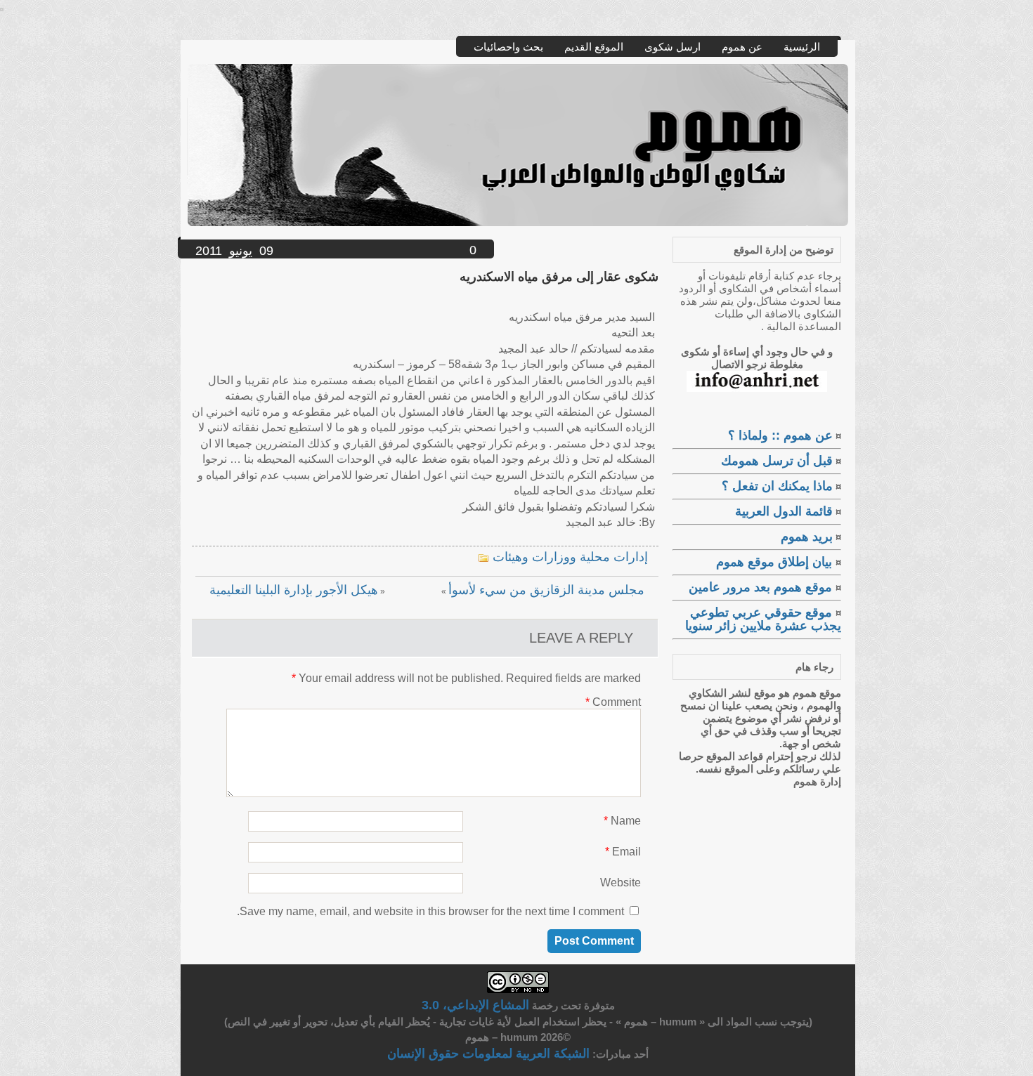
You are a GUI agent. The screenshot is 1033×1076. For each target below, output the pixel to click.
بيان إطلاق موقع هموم (776, 562)
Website (620, 882)
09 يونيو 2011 (234, 251)
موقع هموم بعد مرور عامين (762, 587)
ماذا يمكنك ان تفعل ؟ (777, 486)
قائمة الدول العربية (784, 511)
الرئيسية (802, 47)
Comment (613, 702)
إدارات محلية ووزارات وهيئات (570, 557)
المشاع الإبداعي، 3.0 (475, 1005)
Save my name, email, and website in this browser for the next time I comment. (430, 911)
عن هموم (742, 47)
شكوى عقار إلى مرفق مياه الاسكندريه (559, 277)
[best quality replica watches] (2, 7)
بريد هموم (807, 537)
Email (623, 852)
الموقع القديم (593, 47)
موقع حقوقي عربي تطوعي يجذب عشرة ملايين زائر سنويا (763, 619)
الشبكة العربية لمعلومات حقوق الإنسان (488, 1054)
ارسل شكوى (672, 47)
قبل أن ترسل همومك (777, 461)
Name (622, 821)
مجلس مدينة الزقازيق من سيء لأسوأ (546, 590)
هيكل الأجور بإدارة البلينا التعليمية (293, 590)
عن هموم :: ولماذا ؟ (780, 435)
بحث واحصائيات (508, 47)
